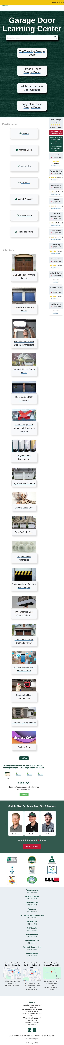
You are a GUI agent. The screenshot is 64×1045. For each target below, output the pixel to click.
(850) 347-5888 (57, 261)
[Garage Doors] (18, 774)
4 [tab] (25, 840)
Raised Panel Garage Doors (24, 309)
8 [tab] (34, 840)
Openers (26, 182)
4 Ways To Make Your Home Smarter (24, 669)
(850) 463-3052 (57, 201)
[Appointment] (7, 774)
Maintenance (26, 215)
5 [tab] (27, 840)
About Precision (25, 199)
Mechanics (26, 166)
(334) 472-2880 (57, 306)
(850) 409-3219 (57, 187)
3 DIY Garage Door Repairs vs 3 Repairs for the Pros (24, 427)
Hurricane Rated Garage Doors (24, 371)
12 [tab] (43, 840)
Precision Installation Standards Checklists (24, 343)
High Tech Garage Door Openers (32, 88)
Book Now (24, 794)
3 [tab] (23, 840)
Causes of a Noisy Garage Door (24, 696)
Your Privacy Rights (31, 1038)
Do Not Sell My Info (48, 1035)
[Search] (55, 37)
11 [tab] (41, 840)
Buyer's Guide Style (24, 532)
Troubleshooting (25, 232)
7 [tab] (32, 840)
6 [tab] (30, 840)
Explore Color (24, 747)
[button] (56, 163)
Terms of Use (13, 1035)
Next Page (24, 758)
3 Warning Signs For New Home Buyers (24, 586)
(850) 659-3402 (57, 218)
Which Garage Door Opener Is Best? (24, 613)
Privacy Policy (24, 1035)
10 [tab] (38, 840)
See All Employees (32, 846)
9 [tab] (36, 840)
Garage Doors (25, 150)
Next (59, 824)
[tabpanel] (16, 823)
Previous (5, 824)
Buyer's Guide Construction (24, 457)
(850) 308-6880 (57, 157)
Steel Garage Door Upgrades (24, 398)
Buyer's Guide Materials (24, 483)
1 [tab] (19, 840)
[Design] (29, 774)
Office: (12, 981)
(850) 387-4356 (57, 173)
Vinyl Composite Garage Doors (32, 106)
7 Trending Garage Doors (24, 722)
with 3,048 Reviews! (56, 127)
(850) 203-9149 (57, 247)
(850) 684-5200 (57, 232)
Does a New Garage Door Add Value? (24, 641)
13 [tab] (45, 840)
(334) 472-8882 (57, 292)
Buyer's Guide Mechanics (24, 558)
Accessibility (35, 1035)
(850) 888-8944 (57, 275)
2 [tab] (21, 840)
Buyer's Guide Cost (24, 508)
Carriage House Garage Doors (32, 70)
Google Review (29, 1030)
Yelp (34, 1030)
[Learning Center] (40, 774)
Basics (26, 133)
